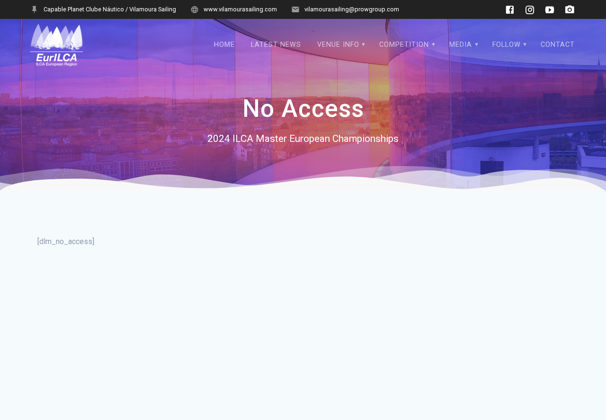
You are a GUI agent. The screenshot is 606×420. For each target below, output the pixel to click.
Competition (404, 45)
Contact (558, 45)
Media (460, 45)
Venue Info (338, 45)
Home (224, 45)
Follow (506, 45)
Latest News (276, 45)
